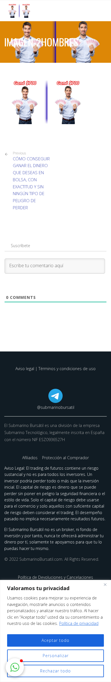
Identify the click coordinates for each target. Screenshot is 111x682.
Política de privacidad (78, 623)
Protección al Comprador (65, 457)
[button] (15, 667)
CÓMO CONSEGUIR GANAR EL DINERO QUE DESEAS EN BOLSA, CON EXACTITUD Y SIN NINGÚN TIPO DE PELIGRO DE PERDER (31, 180)
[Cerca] (105, 584)
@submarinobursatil (55, 407)
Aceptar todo (55, 640)
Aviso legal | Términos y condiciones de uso (55, 368)
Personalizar (56, 655)
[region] (55, 631)
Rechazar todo (55, 671)
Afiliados (30, 457)
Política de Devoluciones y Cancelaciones (55, 577)
